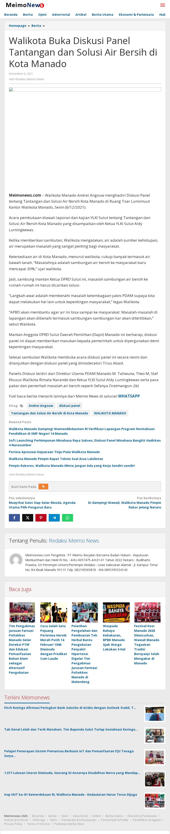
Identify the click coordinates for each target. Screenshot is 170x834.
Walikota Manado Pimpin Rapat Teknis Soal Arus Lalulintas (56, 459)
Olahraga (39, 820)
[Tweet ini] (27, 518)
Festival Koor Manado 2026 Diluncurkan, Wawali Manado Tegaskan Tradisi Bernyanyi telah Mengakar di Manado (146, 644)
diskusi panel (69, 405)
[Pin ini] (40, 518)
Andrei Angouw (41, 405)
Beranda (38, 816)
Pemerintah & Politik (114, 820)
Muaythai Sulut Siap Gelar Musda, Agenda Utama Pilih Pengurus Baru (42, 502)
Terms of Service (38, 824)
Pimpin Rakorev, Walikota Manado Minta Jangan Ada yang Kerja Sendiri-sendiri (72, 466)
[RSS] (43, 486)
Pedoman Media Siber (69, 824)
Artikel (96, 816)
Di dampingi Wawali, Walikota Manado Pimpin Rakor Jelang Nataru (124, 502)
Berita (52, 816)
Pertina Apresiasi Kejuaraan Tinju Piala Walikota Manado (54, 452)
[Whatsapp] (67, 518)
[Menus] (163, 5)
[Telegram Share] (54, 518)
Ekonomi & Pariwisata (142, 816)
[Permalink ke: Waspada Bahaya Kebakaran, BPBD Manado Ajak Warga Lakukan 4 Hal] (116, 612)
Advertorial (80, 816)
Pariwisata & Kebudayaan (79, 820)
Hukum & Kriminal (16, 820)
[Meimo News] (24, 5)
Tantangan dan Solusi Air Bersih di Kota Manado (49, 413)
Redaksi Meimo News (74, 540)
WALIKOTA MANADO (110, 413)
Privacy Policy (13, 824)
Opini (64, 816)
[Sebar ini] (14, 518)
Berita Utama (114, 816)
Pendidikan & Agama (147, 820)
